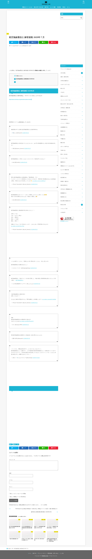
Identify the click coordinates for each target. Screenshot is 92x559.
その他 (63, 212)
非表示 (20, 75)
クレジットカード (65, 100)
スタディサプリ (65, 84)
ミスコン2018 (64, 173)
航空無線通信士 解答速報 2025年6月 (24, 78)
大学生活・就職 (65, 107)
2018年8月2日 (34, 184)
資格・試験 (16, 444)
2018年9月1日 (27, 148)
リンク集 (61, 553)
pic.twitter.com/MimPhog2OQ (27, 321)
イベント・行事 (65, 123)
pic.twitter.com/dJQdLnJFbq (17, 226)
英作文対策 (64, 185)
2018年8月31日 (23, 162)
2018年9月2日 (25, 132)
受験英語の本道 (45, 555)
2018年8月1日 (34, 302)
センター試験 (52, 7)
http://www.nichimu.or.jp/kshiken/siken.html (20, 99)
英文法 (64, 7)
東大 (63, 88)
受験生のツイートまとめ (27, 7)
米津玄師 (63, 111)
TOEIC (63, 150)
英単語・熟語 (64, 181)
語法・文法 (64, 154)
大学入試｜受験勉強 (66, 189)
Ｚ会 (62, 92)
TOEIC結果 (64, 119)
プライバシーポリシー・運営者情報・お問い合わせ (48, 553)
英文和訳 (59, 7)
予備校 (63, 138)
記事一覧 (46, 7)
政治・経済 (64, 115)
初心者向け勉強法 (65, 200)
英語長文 (63, 196)
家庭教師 (63, 193)
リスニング (64, 208)
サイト (10, 486)
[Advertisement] (33, 22)
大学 (8, 33)
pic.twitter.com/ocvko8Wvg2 (38, 180)
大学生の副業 (64, 80)
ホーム (68, 7)
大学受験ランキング (64, 221)
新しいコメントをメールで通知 (18, 493)
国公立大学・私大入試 (38, 7)
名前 (10, 473)
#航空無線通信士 (19, 280)
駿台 (63, 134)
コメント (12, 459)
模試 (63, 142)
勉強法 (63, 131)
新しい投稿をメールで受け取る (18, 496)
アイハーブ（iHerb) (66, 69)
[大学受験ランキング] (67, 219)
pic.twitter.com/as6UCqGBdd (49, 299)
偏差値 (63, 162)
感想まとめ (64, 96)
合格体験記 (64, 127)
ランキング (64, 158)
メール (10, 480)
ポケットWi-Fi (65, 146)
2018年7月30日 (36, 357)
